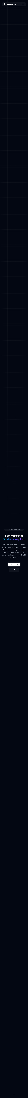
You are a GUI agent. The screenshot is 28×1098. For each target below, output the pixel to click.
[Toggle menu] (23, 4)
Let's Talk (13, 564)
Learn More (14, 570)
